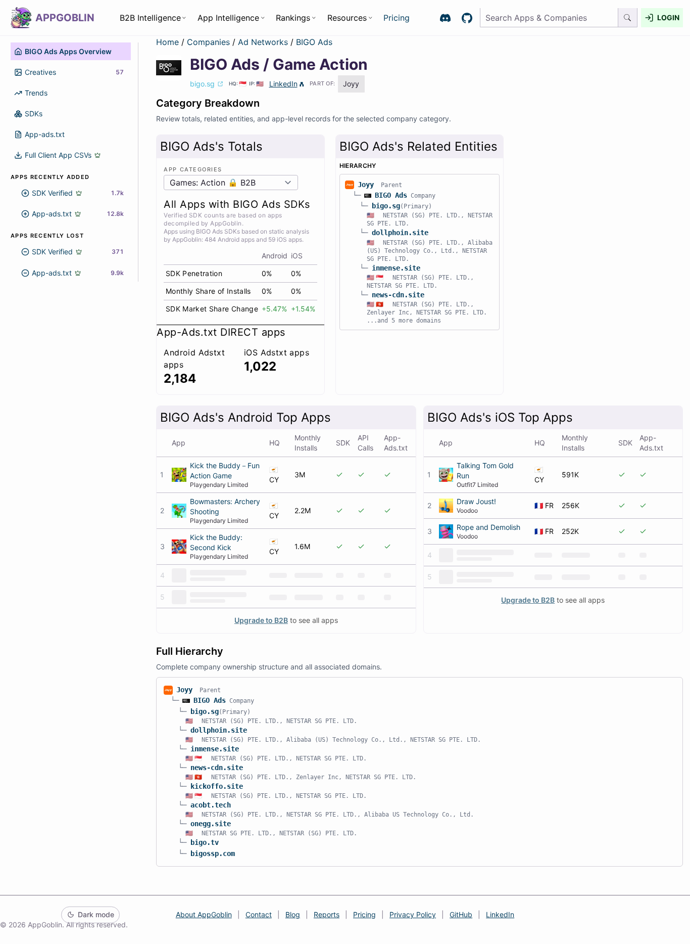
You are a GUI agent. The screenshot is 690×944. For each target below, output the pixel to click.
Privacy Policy (412, 914)
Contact (258, 914)
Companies (209, 42)
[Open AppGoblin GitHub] (467, 18)
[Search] (627, 18)
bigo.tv (204, 842)
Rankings (293, 18)
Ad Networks (264, 42)
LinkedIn (283, 83)
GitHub (461, 914)
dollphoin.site (400, 233)
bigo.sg (386, 206)
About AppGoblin (204, 914)
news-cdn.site (398, 295)
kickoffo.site (216, 786)
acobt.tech (210, 805)
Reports (326, 914)
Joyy (366, 185)
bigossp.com (212, 853)
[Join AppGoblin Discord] (445, 18)
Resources (347, 18)
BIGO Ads (314, 42)
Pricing (396, 18)
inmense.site (396, 268)
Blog (292, 914)
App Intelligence (228, 18)
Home (167, 42)
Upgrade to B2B (261, 620)
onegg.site (210, 824)
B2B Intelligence (150, 18)
